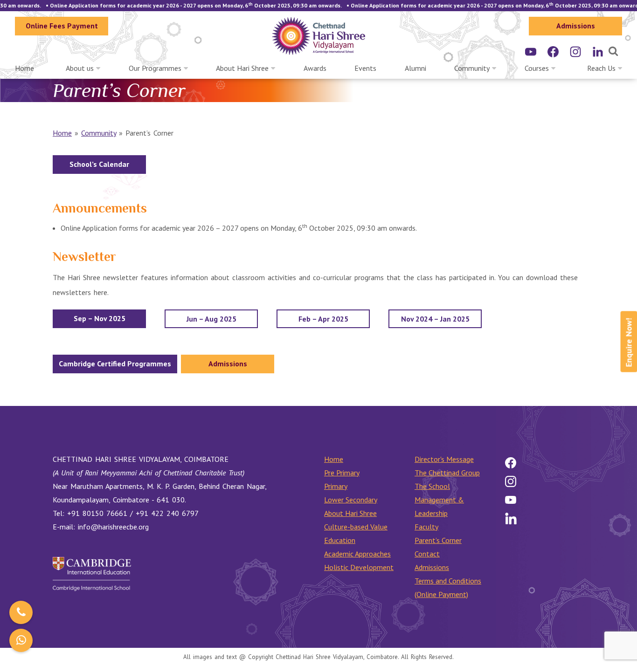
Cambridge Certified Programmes (115, 363)
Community (472, 68)
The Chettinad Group (447, 472)
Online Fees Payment (62, 25)
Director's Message (444, 459)
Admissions (575, 25)
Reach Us (601, 68)
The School (432, 486)
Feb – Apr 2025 (323, 318)
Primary (335, 486)
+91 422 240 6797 (167, 513)
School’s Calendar (99, 164)
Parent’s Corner (438, 540)
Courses (537, 68)
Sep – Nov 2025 (99, 318)
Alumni (415, 68)
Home (24, 68)
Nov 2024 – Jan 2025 (435, 318)
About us (80, 68)
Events (365, 68)
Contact (427, 553)
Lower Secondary (350, 499)
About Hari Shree (242, 68)
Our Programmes (155, 68)
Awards (315, 68)
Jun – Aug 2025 (211, 318)
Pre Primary (342, 472)
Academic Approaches (357, 553)
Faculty (426, 526)
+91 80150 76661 (97, 513)
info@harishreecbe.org (113, 526)
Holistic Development (359, 567)
